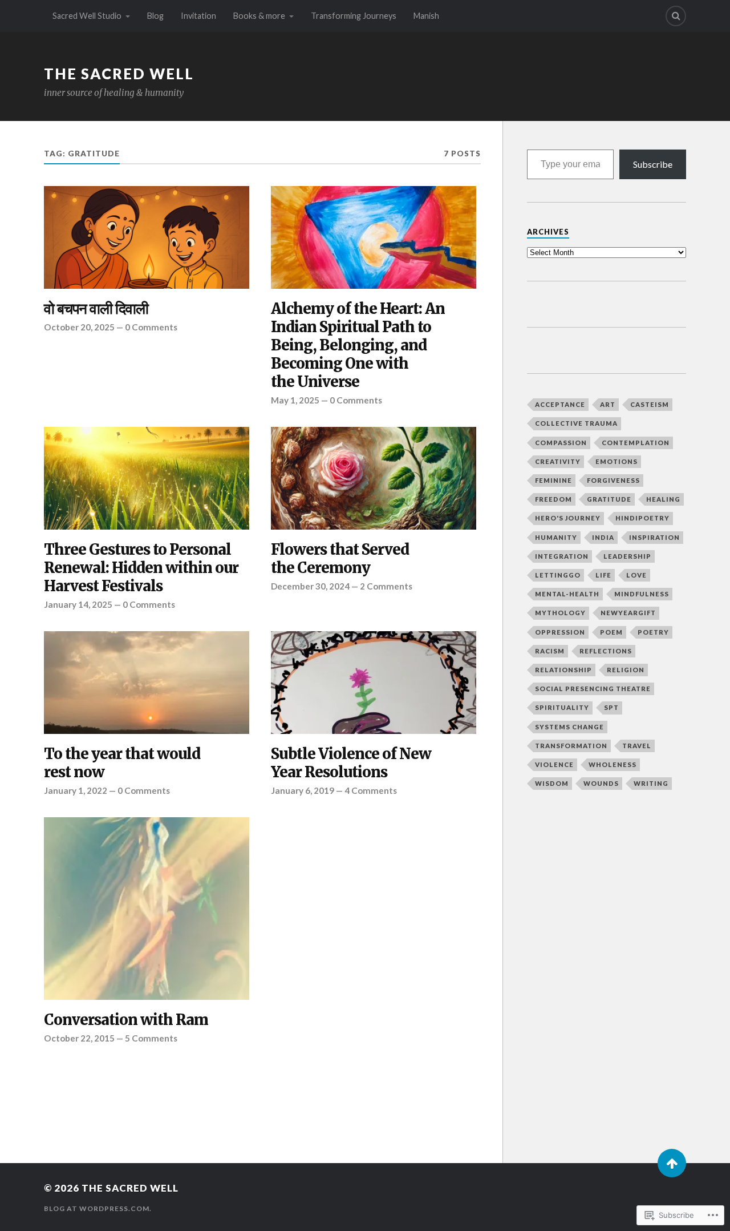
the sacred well (119, 73)
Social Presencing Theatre (593, 688)
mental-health (567, 594)
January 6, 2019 (302, 790)
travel (636, 745)
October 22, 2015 (79, 1038)
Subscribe (652, 164)
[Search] (676, 16)
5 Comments (151, 1038)
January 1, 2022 (75, 790)
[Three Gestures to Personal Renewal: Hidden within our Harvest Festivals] (146, 478)
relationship (563, 669)
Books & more (259, 16)
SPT (611, 707)
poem (611, 632)
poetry (653, 632)
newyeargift (628, 612)
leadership (627, 556)
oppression (560, 632)
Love (636, 575)
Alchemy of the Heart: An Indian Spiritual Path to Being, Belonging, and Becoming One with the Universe (358, 345)
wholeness (612, 764)
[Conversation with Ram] (146, 908)
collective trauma (576, 423)
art (607, 404)
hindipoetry (642, 518)
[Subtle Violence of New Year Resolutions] (373, 682)
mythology (560, 612)
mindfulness (641, 594)
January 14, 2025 (78, 604)
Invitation (198, 16)
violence (554, 764)
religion (625, 669)
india (603, 537)
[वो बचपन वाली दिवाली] (146, 237)
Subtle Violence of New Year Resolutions (351, 763)
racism (550, 651)
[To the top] (672, 1163)
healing (663, 499)
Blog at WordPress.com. (98, 1208)
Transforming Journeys (353, 16)
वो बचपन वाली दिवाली (96, 309)
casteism (649, 404)
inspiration (654, 537)
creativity (558, 461)
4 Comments (370, 790)
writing (651, 783)
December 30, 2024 (310, 586)
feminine (553, 480)
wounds (601, 783)
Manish (426, 16)
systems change (569, 726)
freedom (553, 499)
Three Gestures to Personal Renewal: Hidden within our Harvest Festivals (141, 568)
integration (562, 556)
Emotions (616, 461)
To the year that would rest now (122, 763)
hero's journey (568, 518)
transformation (571, 745)
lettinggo (558, 575)
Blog (155, 16)
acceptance (560, 404)
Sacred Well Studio (86, 16)
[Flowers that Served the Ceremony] (373, 478)
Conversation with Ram (126, 1020)
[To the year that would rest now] (146, 682)
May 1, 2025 (295, 400)
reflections (605, 651)
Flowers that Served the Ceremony (340, 559)
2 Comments (386, 586)
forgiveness (613, 480)
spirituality (562, 707)
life (603, 575)
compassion (561, 442)
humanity (556, 537)
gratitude (609, 499)
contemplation (636, 442)
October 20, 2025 (79, 327)
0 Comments (151, 327)
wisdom (552, 783)
